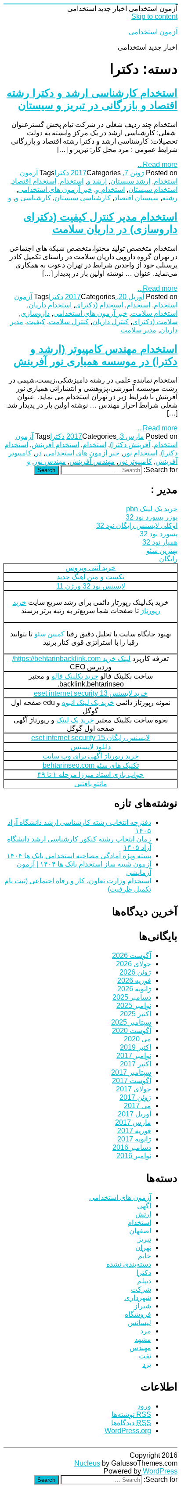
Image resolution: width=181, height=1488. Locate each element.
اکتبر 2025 (135, 1014)
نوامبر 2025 (133, 1005)
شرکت (141, 1289)
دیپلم (144, 1281)
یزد (146, 1364)
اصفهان (140, 1231)
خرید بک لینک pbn (151, 509)
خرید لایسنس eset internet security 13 (91, 693)
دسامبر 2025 (131, 997)
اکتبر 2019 (135, 1047)
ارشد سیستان (130, 181)
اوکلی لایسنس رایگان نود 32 (136, 525)
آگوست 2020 (131, 1030)
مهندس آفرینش (92, 461)
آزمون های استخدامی (120, 1197)
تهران (143, 1247)
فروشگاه (138, 1314)
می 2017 (137, 1105)
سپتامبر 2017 (131, 1072)
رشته (169, 198)
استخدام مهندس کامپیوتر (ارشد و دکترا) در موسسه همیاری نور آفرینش (95, 355)
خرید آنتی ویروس (90, 567)
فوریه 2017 (134, 1130)
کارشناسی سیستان (82, 198)
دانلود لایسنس (91, 747)
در (38, 453)
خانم (144, 1256)
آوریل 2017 (134, 1114)
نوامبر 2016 (133, 1155)
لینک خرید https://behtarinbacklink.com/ (71, 658)
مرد (145, 1331)
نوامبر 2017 (133, 1055)
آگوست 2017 (131, 1080)
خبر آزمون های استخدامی (55, 189)
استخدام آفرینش (55, 444)
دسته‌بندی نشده (128, 1264)
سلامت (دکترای (154, 321)
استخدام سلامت (154, 313)
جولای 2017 (133, 1089)
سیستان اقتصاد (136, 198)
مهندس (140, 1347)
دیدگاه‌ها (131, 1423)
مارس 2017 (133, 1122)
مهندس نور (50, 461)
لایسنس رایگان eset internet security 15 (90, 737)
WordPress (159, 1471)
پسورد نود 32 (158, 534)
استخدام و (110, 189)
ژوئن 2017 (135, 1097)
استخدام (71, 181)
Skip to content (154, 16)
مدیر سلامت (138, 330)
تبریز (144, 1239)
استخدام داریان (50, 305)
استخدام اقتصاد (34, 181)
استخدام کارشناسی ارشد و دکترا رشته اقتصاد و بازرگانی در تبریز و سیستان (92, 99)
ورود (144, 1406)
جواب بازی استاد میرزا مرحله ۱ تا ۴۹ (90, 774)
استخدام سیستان (152, 189)
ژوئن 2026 (135, 972)
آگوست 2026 (131, 955)
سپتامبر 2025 (131, 1022)
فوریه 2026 (134, 980)
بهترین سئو (161, 550)
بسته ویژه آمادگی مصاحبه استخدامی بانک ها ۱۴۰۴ (79, 856)
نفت (145, 1356)
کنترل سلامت (69, 321)
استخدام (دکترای (99, 305)
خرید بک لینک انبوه (88, 702)
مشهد (142, 1339)
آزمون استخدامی (153, 32)
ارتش (143, 1214)
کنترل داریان (110, 321)
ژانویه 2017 (134, 1139)
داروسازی (35, 313)
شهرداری (137, 1297)
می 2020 (137, 1039)
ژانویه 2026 (134, 989)
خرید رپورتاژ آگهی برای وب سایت (91, 756)
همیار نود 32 (159, 542)
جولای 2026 (133, 964)
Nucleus (87, 1463)
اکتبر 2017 (135, 1064)
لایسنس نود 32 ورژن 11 (90, 586)
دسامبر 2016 (131, 1147)
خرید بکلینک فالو (74, 676)
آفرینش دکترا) (130, 444)
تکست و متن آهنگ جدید (90, 577)
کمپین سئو (49, 634)
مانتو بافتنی (90, 783)
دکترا (61, 173)
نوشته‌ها (131, 1414)
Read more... (157, 164)
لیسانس (139, 1322)
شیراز (142, 1306)
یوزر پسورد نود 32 (151, 517)
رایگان (168, 559)
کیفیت (36, 321)
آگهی (144, 1206)
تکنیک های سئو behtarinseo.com (91, 765)
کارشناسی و (33, 198)
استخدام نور (140, 453)
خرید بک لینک (75, 720)
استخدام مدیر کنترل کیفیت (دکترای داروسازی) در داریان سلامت (100, 223)
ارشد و (97, 181)
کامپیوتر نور (135, 461)
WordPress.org (128, 1430)
